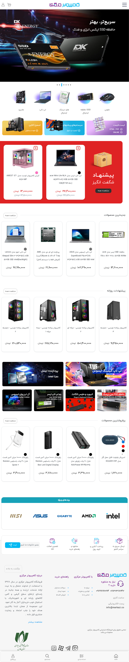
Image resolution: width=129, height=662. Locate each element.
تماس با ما (86, 595)
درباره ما (87, 588)
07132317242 (117, 591)
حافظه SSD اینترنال (86, 111)
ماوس (107, 109)
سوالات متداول (60, 588)
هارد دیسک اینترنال (64, 111)
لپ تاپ (42, 109)
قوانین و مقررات (84, 591)
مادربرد (21, 109)
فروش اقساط (61, 595)
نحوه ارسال (62, 591)
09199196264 (102, 591)
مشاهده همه (103, 190)
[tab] (116, 656)
